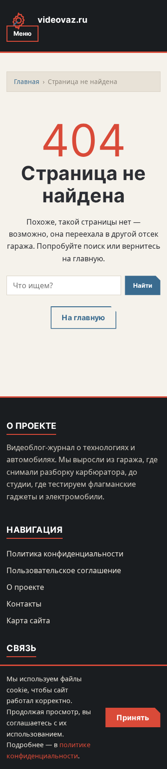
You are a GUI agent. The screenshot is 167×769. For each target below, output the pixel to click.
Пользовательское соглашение (63, 570)
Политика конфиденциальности (64, 554)
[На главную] (18, 20)
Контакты (23, 604)
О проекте (25, 587)
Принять (132, 717)
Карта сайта (28, 620)
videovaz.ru (62, 19)
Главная (26, 81)
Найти (142, 285)
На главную (83, 317)
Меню (22, 33)
